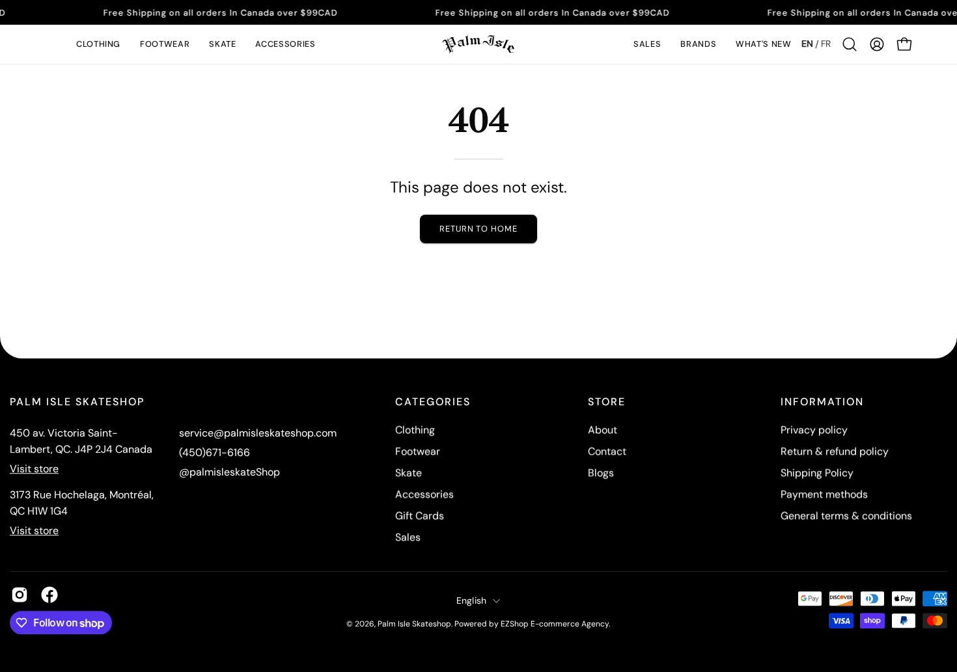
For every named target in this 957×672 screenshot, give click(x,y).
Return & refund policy (835, 451)
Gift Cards (419, 515)
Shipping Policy (817, 472)
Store (607, 402)
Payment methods (824, 494)
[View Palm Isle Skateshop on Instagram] (19, 594)
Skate (408, 472)
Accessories (424, 494)
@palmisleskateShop (229, 472)
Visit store (34, 469)
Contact (607, 451)
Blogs (601, 472)
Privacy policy (814, 430)
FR (826, 43)
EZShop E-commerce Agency (555, 624)
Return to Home (478, 228)
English (471, 600)
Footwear (417, 451)
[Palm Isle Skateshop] (478, 44)
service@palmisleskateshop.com (258, 433)
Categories (433, 402)
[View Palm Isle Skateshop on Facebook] (49, 594)
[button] (98, 44)
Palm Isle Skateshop (414, 624)
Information (822, 402)
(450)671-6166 (214, 452)
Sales (408, 537)
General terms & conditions (846, 515)
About (602, 430)
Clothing (415, 430)
